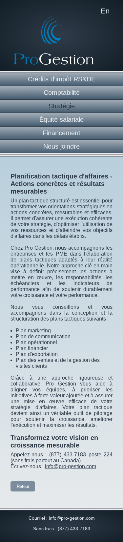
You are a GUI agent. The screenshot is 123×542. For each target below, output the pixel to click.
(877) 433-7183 (67, 454)
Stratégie (62, 106)
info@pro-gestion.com (70, 466)
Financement (61, 132)
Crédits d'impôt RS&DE (61, 79)
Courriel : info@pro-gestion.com (62, 518)
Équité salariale (61, 119)
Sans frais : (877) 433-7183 (61, 528)
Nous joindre (61, 146)
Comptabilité (62, 92)
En (105, 11)
